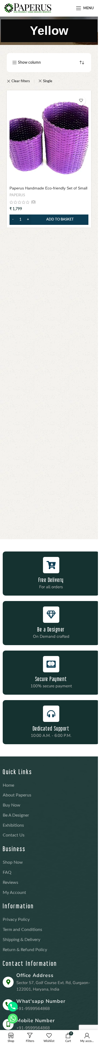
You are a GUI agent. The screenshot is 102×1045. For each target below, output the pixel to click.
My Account (14, 892)
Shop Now (13, 862)
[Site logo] (27, 8)
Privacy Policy (16, 919)
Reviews (10, 882)
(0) (33, 202)
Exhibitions (13, 825)
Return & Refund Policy (25, 950)
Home (8, 785)
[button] (49, 219)
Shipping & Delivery (21, 939)
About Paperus (17, 795)
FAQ (7, 872)
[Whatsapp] (13, 1018)
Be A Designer (16, 815)
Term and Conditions (22, 929)
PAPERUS (17, 195)
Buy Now (11, 805)
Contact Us (13, 835)
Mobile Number (35, 1020)
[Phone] (13, 1007)
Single (47, 81)
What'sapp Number (41, 1001)
